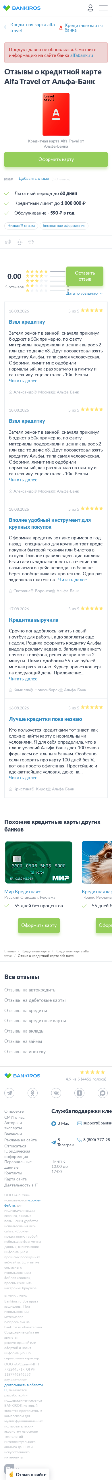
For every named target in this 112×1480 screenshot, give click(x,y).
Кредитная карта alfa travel (32, 27)
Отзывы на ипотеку (25, 1051)
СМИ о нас (14, 1118)
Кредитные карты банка (84, 27)
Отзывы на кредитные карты (35, 1020)
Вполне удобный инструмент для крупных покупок (50, 524)
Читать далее (23, 381)
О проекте (14, 1111)
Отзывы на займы (23, 1041)
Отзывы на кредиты (25, 1010)
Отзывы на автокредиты (30, 990)
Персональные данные (18, 1164)
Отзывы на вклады (24, 1031)
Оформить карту (56, 159)
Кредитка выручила (33, 620)
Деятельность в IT (21, 1185)
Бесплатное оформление (64, 226)
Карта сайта (15, 1179)
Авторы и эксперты (13, 1125)
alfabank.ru (81, 55)
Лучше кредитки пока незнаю (45, 719)
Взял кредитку (27, 322)
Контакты (13, 1173)
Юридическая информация (17, 1154)
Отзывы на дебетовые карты (35, 1000)
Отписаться (15, 1146)
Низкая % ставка (21, 226)
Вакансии (13, 1134)
